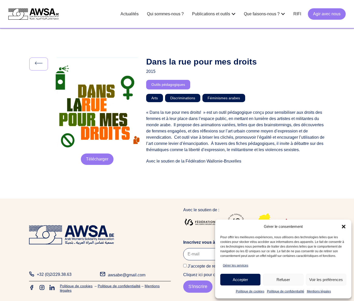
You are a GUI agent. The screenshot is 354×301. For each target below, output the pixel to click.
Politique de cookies (250, 291)
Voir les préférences (326, 279)
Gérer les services (235, 265)
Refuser (283, 279)
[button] (343, 226)
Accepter (240, 279)
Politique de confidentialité (285, 291)
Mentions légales (319, 291)
